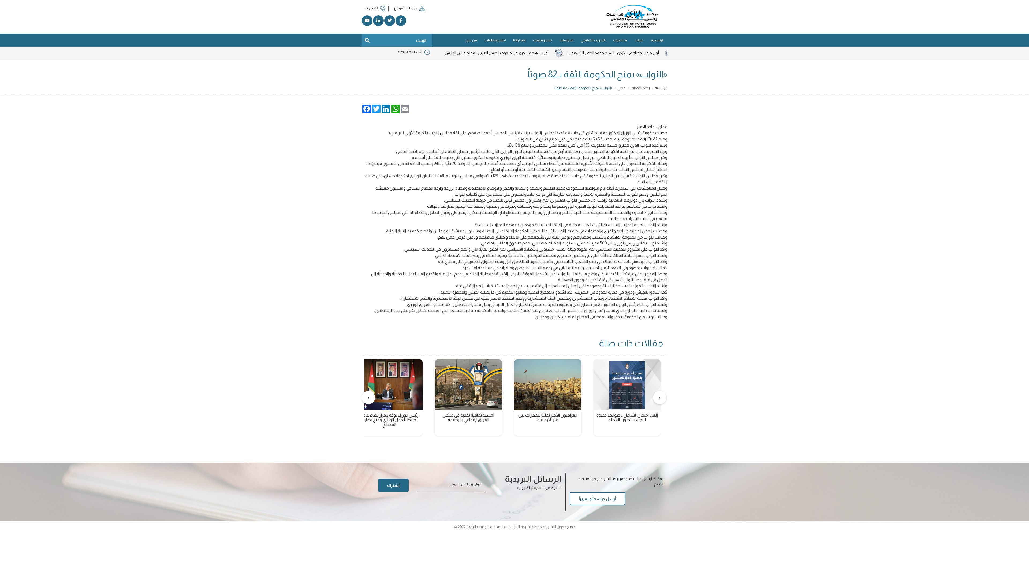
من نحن (471, 40)
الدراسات (566, 40)
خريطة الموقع (405, 8)
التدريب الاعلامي (593, 40)
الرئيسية (657, 40)
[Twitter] (389, 20)
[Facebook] (401, 20)
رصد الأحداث (640, 88)
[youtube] (367, 20)
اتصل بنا (371, 8)
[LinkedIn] (378, 20)
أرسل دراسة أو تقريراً (597, 498)
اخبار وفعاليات (495, 40)
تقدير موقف (542, 40)
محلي (621, 88)
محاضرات (620, 40)
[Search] (367, 40)
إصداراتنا (519, 40)
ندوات (638, 40)
